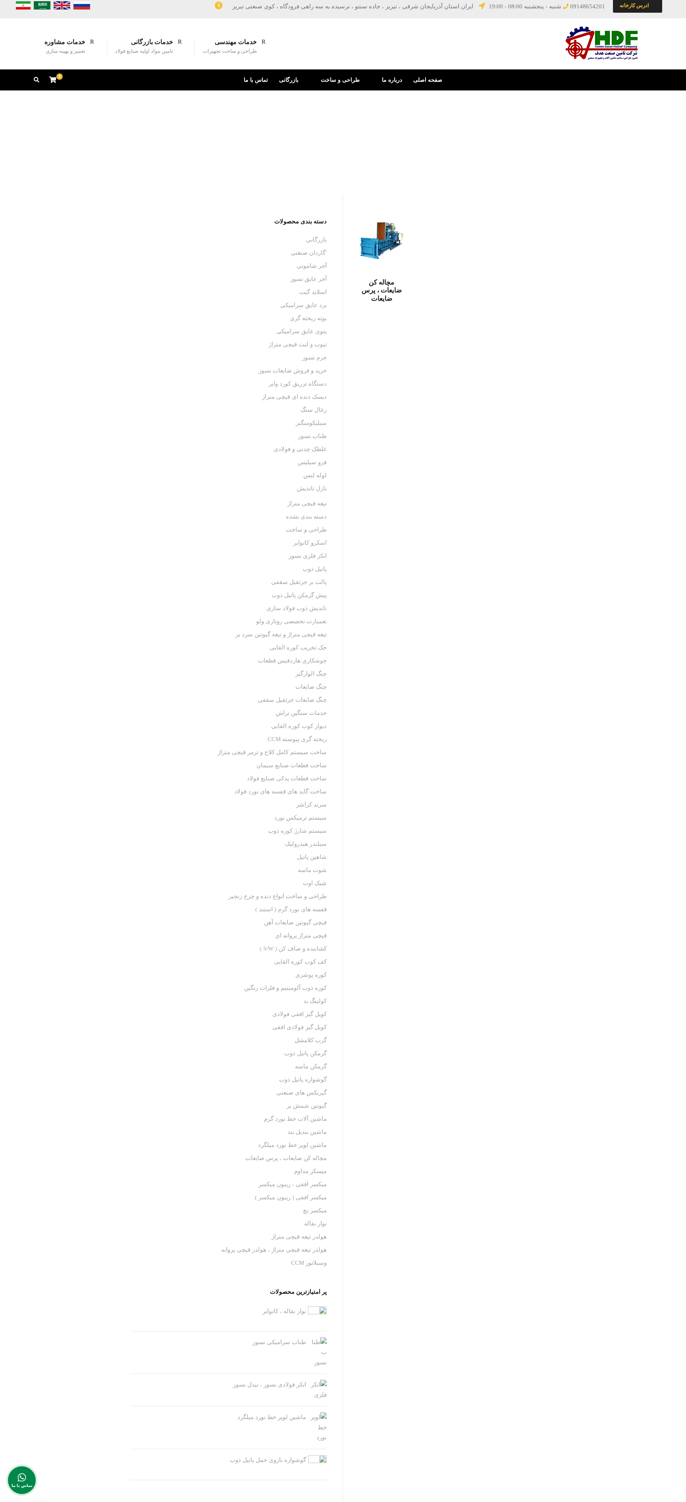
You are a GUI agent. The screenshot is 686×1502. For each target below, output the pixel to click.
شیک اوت (315, 883)
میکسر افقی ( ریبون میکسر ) (291, 1197)
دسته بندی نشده (306, 516)
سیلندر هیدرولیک (306, 844)
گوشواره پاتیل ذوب (303, 1079)
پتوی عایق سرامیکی (301, 331)
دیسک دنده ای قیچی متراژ (294, 397)
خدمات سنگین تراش (301, 713)
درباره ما (392, 80)
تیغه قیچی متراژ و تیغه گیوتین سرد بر (281, 634)
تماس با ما (256, 80)
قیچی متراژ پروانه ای (301, 935)
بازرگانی (289, 80)
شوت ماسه (312, 870)
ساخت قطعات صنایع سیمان (291, 765)
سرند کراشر (311, 804)
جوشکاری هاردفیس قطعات (292, 660)
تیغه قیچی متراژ (307, 503)
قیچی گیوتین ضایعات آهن (295, 922)
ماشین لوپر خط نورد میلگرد (292, 1145)
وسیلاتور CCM (309, 1263)
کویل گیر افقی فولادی (299, 1014)
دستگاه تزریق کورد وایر (298, 383)
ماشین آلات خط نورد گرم (295, 1119)
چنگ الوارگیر (311, 673)
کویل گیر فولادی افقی (299, 1027)
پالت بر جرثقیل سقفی (299, 582)
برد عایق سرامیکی (303, 305)
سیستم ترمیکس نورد (300, 817)
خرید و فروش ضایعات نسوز (292, 370)
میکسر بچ (315, 1210)
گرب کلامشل (311, 1040)
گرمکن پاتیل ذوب (305, 1053)
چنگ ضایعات (311, 687)
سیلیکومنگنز (311, 423)
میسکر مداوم (310, 1171)
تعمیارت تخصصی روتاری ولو (291, 621)
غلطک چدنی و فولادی (300, 449)
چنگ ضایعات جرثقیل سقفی (292, 700)
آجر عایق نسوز (308, 279)
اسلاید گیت (313, 292)
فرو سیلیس (312, 462)
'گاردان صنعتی (309, 253)
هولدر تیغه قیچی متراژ (299, 1236)
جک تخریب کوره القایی (298, 647)
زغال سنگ (314, 410)
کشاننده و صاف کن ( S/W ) (293, 948)
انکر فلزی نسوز (308, 556)
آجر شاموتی (312, 266)
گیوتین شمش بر (307, 1105)
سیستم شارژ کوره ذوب (297, 831)
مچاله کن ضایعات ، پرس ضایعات (382, 290)
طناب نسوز (312, 436)
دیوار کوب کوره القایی (299, 726)
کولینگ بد (315, 1001)
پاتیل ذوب (315, 569)
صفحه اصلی (427, 80)
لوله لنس (315, 475)
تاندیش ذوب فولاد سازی (296, 608)
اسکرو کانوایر (310, 543)
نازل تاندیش (312, 488)
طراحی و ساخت (340, 80)
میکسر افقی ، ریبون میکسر (292, 1184)
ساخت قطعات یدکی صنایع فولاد (287, 778)
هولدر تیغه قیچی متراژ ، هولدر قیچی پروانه (274, 1250)
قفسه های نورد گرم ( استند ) (291, 909)
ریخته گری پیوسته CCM (297, 739)
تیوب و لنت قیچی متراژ (298, 344)
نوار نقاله (315, 1223)
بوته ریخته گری (308, 318)
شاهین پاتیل (312, 857)
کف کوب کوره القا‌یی (300, 961)
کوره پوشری (311, 975)
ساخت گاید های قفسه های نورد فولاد (280, 791)
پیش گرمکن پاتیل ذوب (299, 595)
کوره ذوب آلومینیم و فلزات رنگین (285, 988)
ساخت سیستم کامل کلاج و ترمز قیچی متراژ (272, 752)
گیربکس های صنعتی (301, 1092)
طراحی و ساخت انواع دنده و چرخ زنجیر (278, 896)
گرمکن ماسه (311, 1066)
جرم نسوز (314, 357)
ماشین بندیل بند (307, 1132)
